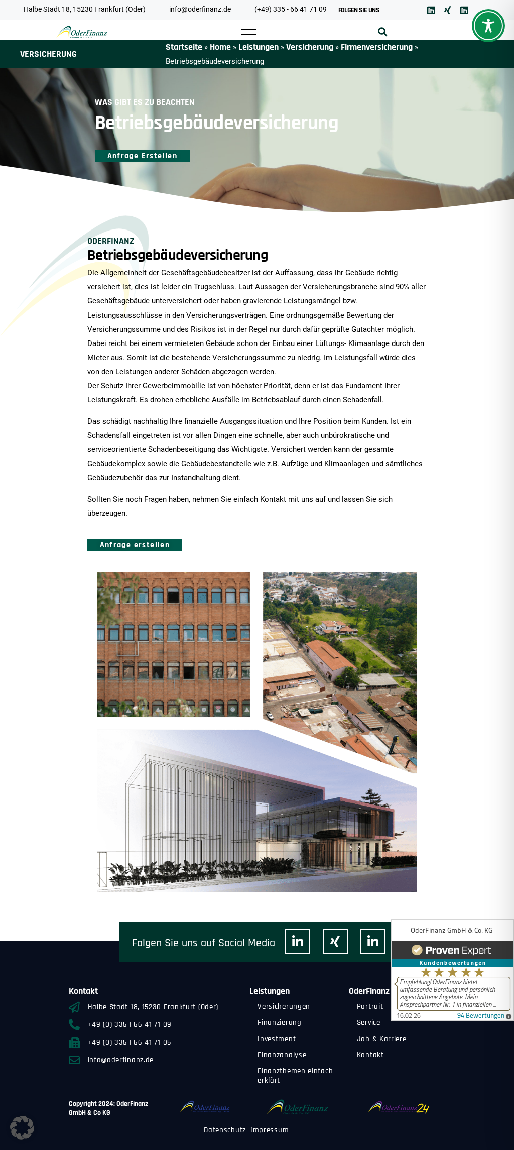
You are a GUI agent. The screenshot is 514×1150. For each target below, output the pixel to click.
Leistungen (258, 47)
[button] (382, 32)
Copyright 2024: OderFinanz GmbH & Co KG (108, 1108)
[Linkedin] (431, 10)
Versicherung (309, 47)
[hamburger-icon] (248, 32)
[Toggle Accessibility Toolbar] (488, 25)
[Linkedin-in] (297, 941)
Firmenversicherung (377, 47)
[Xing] (447, 10)
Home (220, 47)
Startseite (184, 47)
